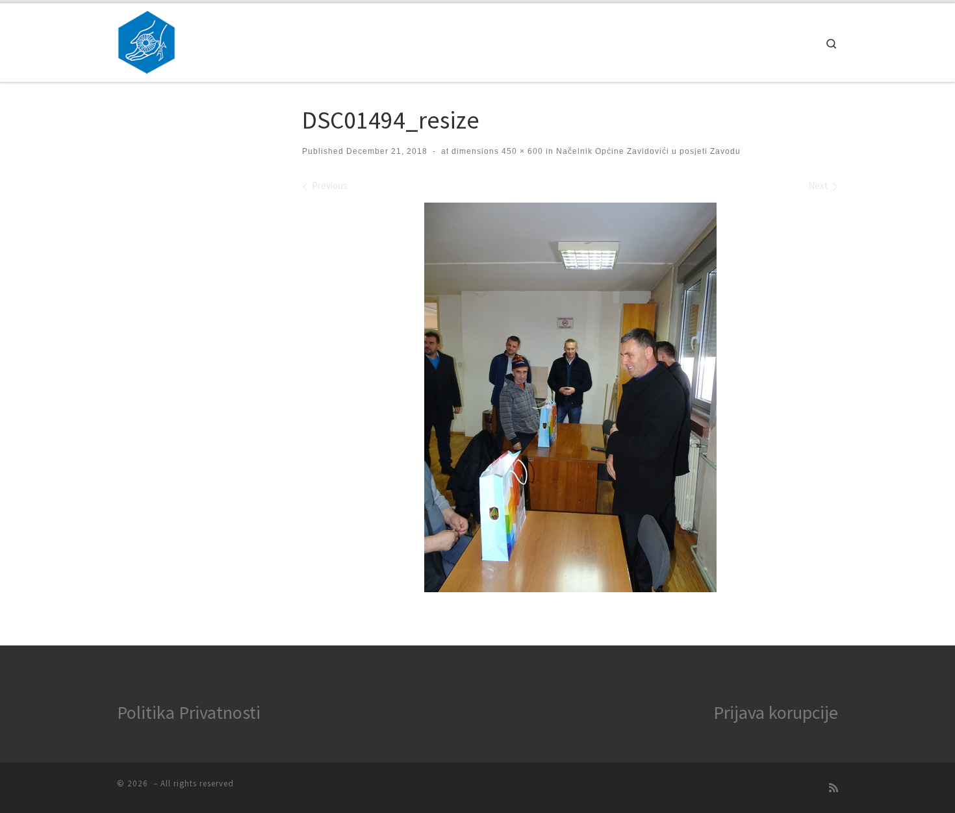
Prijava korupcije (775, 712)
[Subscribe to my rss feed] (833, 788)
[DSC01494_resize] (570, 397)
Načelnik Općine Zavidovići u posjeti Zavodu (647, 151)
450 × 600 (521, 151)
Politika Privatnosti (189, 712)
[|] (146, 40)
